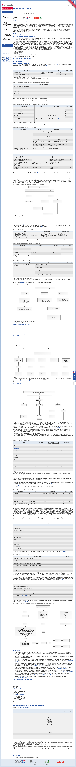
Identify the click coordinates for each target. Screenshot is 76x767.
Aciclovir (20, 341)
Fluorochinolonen (24, 595)
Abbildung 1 (38, 172)
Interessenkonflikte (31, 13)
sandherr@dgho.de (16, 702)
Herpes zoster (16, 448)
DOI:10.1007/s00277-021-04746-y (38, 665)
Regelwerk (25, 13)
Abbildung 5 (26, 601)
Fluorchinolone (22, 124)
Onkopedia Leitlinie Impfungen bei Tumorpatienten (27, 380)
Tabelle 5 (57, 124)
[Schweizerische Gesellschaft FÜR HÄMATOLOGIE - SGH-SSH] (67, 761)
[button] (74, 372)
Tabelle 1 (57, 64)
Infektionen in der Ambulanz (6, 54)
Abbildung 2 (22, 282)
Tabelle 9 (58, 427)
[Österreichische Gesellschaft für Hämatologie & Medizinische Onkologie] (37, 761)
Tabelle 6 (42, 226)
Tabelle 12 (64, 551)
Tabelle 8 (39, 240)
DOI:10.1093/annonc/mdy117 (63, 668)
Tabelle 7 (34, 240)
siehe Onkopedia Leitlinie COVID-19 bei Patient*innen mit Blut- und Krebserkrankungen (40, 345)
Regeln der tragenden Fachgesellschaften (23, 707)
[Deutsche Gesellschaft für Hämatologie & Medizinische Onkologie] (22, 761)
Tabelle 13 (62, 579)
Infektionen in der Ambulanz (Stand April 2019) (7, 62)
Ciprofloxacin (60, 118)
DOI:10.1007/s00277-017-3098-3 (67, 671)
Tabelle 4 (53, 124)
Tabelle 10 (44, 486)
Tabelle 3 (24, 101)
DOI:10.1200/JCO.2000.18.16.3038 (21, 677)
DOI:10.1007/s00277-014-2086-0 (39, 674)
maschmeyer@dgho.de (17, 688)
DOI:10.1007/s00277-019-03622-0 (51, 674)
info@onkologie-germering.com (18, 694)
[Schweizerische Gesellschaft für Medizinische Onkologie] (52, 761)
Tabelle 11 (35, 519)
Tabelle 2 (46, 65)
